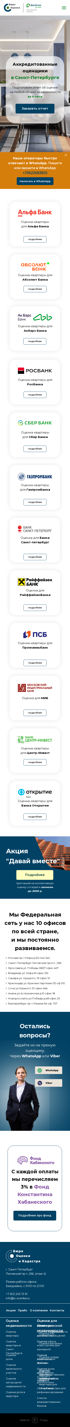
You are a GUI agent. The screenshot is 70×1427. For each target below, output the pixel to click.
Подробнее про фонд (34, 1215)
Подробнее (35, 875)
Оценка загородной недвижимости (16, 1382)
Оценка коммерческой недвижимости (50, 1325)
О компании (39, 1310)
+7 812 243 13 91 (17, 1294)
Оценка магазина (50, 1343)
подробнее (35, 239)
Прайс (22, 1310)
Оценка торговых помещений (47, 1374)
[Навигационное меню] (64, 7)
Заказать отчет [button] (35, 108)
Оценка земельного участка (14, 1368)
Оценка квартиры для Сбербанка (48, 1384)
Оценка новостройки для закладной (48, 1345)
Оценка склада (49, 1357)
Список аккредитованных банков (48, 1401)
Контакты (57, 1310)
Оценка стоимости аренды (44, 1358)
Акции (11, 1310)
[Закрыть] (66, 155)
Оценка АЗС (47, 1333)
